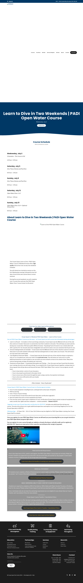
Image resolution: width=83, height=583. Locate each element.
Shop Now (73, 52)
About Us (63, 542)
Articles (57, 52)
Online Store (45, 542)
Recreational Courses (11, 544)
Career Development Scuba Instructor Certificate (30, 546)
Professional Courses (11, 546)
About (62, 52)
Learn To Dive (10, 542)
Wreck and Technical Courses (13, 547)
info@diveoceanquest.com (69, 559)
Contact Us (63, 544)
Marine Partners (28, 544)
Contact (67, 52)
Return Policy (63, 546)
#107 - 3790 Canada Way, (70, 560)
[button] (10, 1)
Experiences (45, 546)
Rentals (43, 52)
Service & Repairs (51, 52)
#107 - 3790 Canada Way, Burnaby (63, 1)
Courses (33, 52)
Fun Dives (38, 52)
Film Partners (27, 542)
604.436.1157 (74, 1)
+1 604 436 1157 (71, 557)
